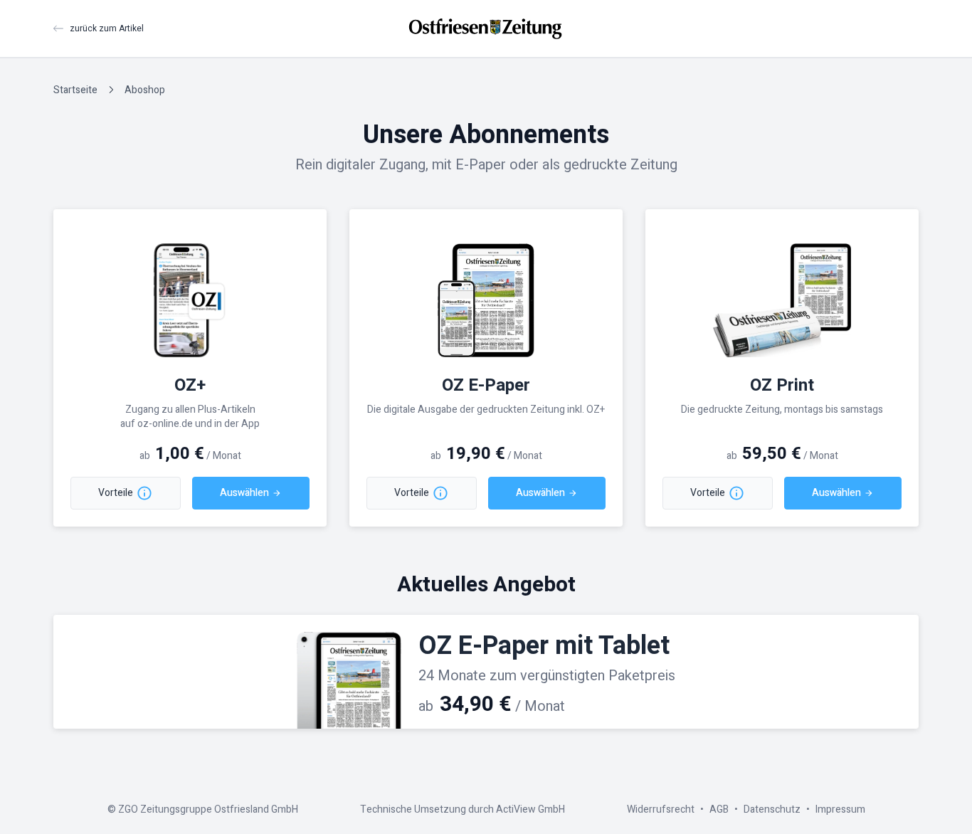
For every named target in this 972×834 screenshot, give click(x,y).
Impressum (840, 809)
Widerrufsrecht (660, 809)
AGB (719, 809)
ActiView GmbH (530, 809)
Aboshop (145, 90)
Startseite (75, 90)
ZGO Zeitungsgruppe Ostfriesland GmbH (208, 809)
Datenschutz (772, 809)
